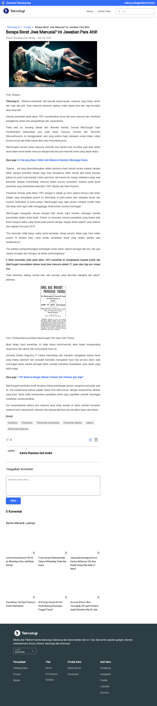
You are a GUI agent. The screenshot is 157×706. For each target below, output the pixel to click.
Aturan (16, 680)
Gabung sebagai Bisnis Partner (140, 3)
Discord (104, 692)
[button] (13, 501)
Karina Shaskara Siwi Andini (20, 37)
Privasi (17, 674)
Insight (27, 27)
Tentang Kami (20, 668)
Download (73, 674)
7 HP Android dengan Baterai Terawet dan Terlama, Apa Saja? (50, 377)
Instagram (105, 674)
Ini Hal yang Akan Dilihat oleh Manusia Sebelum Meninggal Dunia (52, 160)
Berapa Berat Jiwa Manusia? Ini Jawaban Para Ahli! (62, 27)
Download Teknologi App (19, 3)
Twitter (104, 680)
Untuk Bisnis (74, 668)
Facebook (105, 668)
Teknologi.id (13, 27)
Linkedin (104, 686)
